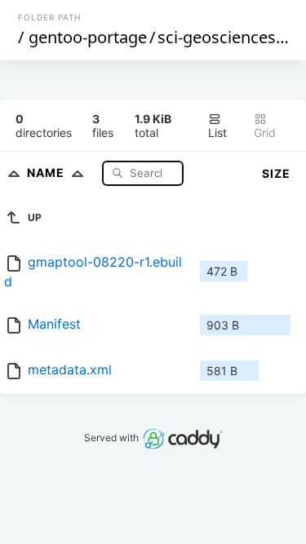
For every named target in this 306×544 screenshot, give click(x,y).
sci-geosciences (216, 37)
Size (276, 173)
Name (47, 172)
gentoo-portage (88, 37)
